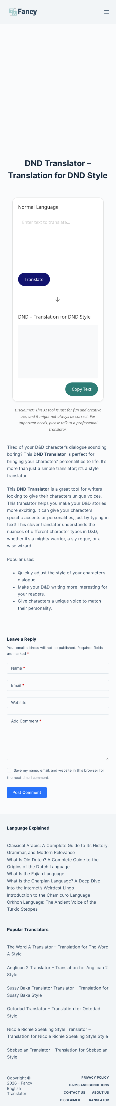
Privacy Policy (95, 1077)
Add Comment (26, 721)
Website (18, 702)
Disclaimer (70, 1100)
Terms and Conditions (88, 1085)
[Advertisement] (58, 84)
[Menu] (106, 12)
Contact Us (74, 1092)
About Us (100, 1092)
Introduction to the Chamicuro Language (48, 895)
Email (17, 685)
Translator (98, 1100)
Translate (34, 279)
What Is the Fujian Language (35, 873)
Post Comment (26, 792)
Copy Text (81, 389)
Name (18, 668)
